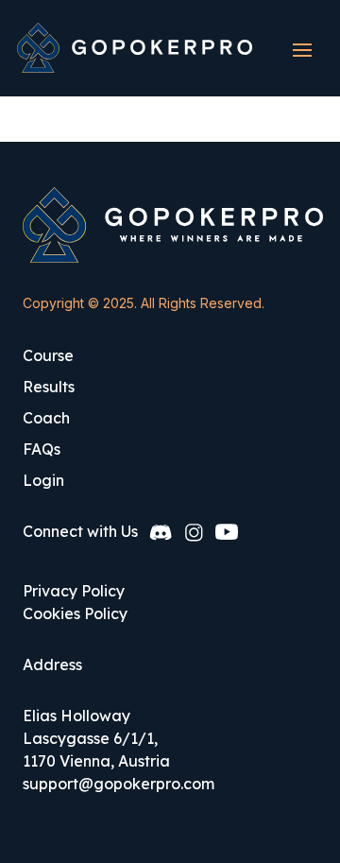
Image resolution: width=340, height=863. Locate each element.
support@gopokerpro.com (118, 783)
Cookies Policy (75, 613)
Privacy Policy (74, 590)
